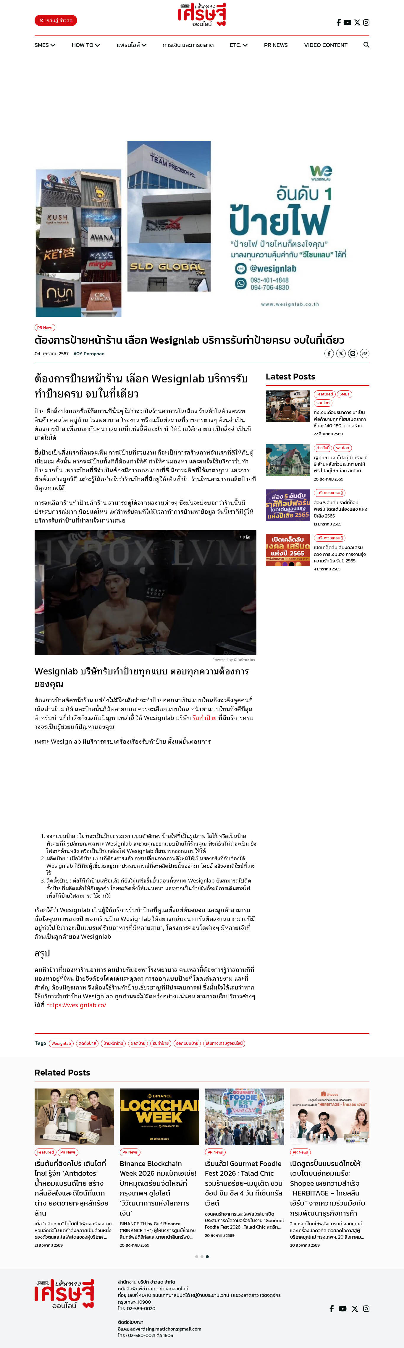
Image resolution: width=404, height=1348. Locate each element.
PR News (276, 44)
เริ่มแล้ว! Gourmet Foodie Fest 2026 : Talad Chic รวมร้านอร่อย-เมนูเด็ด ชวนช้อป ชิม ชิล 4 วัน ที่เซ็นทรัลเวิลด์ (244, 1183)
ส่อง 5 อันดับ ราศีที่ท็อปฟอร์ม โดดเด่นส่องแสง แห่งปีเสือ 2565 (340, 509)
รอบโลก (323, 403)
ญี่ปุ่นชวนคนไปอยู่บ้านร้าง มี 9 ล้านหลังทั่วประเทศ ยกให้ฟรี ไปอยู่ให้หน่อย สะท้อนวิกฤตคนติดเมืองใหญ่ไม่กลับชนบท (341, 471)
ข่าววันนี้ (322, 448)
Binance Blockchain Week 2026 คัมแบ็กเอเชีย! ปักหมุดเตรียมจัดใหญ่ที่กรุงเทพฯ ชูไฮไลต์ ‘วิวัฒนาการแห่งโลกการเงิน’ (158, 1188)
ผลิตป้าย (138, 1043)
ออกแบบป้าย (187, 1043)
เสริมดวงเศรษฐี (329, 493)
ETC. (235, 44)
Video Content (326, 44)
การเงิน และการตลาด (188, 44)
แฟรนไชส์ (128, 44)
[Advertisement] (202, 95)
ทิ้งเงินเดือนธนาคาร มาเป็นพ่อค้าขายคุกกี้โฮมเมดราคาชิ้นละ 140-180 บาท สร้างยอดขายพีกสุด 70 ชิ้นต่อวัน (340, 422)
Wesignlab (61, 1043)
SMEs (42, 44)
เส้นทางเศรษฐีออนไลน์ (224, 1043)
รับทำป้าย (205, 717)
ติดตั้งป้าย (87, 1043)
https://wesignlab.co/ (76, 1004)
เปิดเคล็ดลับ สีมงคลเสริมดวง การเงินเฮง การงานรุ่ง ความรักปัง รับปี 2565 (340, 554)
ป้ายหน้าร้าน (113, 1043)
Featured (324, 394)
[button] (196, 1256)
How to (82, 44)
